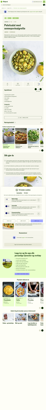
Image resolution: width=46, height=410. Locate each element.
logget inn (24, 237)
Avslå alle (9, 220)
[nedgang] (36, 89)
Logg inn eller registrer (34, 11)
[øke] (41, 89)
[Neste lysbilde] (42, 150)
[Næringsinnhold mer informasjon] (15, 122)
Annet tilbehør (15, 18)
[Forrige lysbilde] (40, 150)
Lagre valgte (23, 220)
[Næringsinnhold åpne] (23, 122)
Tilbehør (9, 18)
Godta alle (37, 220)
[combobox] (21, 5)
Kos (5, 18)
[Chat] (44, 5)
